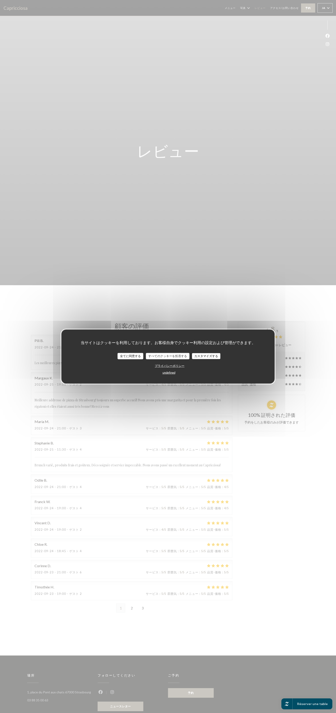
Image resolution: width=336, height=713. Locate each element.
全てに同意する (130, 356)
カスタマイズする (206, 356)
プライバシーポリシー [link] (169, 365)
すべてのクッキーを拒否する (167, 356)
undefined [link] (169, 372)
